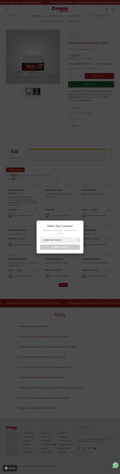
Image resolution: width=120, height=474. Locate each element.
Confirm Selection (60, 247)
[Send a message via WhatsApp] (115, 465)
